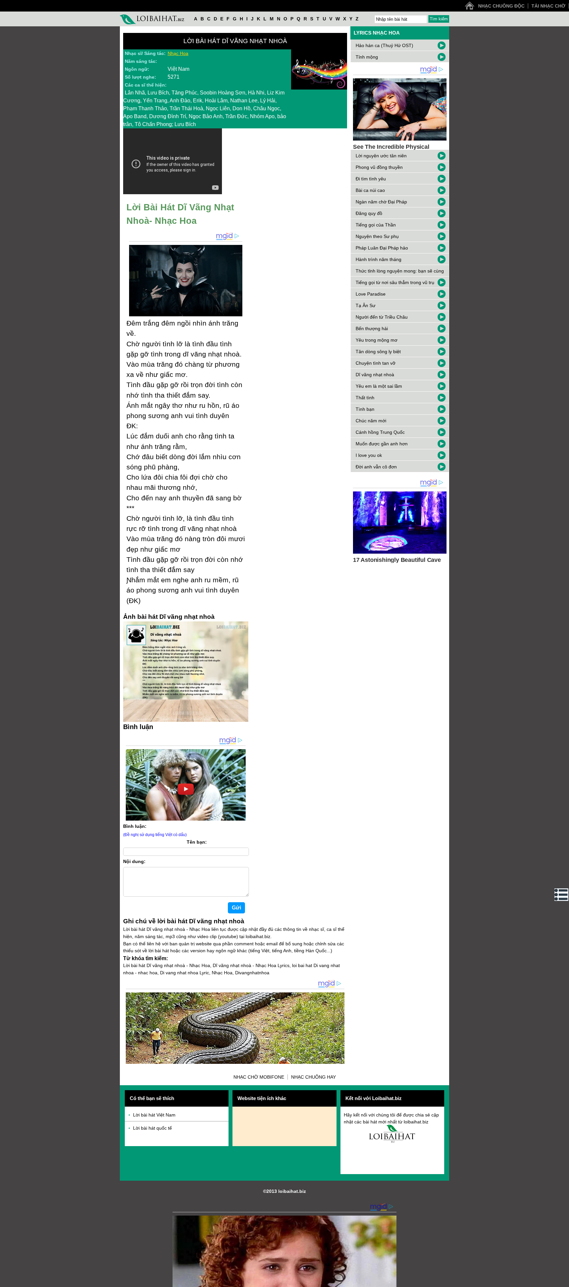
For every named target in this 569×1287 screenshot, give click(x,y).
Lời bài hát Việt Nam (154, 1114)
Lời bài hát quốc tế (152, 1128)
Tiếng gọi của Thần (376, 224)
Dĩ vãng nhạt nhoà (375, 374)
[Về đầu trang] (562, 1280)
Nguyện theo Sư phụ (377, 236)
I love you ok (369, 455)
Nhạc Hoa (178, 53)
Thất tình (365, 397)
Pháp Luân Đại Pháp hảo (382, 247)
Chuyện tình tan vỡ (375, 363)
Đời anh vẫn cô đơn (376, 466)
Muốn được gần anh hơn (382, 443)
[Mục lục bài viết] (561, 894)
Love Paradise (371, 294)
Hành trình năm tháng (378, 259)
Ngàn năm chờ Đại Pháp (381, 201)
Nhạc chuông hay (313, 1077)
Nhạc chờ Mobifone (258, 1077)
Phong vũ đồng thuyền (379, 167)
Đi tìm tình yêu (371, 178)
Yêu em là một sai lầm (379, 386)
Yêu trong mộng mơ (376, 340)
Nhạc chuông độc (501, 6)
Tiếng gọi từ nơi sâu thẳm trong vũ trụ (395, 282)
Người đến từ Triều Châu (382, 317)
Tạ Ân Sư (365, 305)
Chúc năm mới (371, 420)
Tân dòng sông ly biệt (378, 351)
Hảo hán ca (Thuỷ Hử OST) (384, 45)
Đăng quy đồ (369, 213)
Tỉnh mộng (367, 57)
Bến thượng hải (372, 328)
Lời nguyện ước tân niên (381, 155)
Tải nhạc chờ (548, 6)
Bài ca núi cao (370, 190)
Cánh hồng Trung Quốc (380, 432)
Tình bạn (365, 409)
